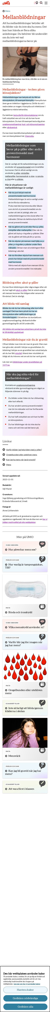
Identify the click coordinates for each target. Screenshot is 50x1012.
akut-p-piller (21, 290)
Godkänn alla (25, 1006)
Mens (7, 11)
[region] (25, 989)
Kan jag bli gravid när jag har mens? (23, 772)
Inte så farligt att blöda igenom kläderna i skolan (24, 710)
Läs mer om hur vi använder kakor (27, 984)
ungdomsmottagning (12, 124)
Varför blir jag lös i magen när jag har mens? (23, 644)
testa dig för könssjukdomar (25, 115)
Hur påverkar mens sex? (22, 549)
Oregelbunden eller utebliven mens (23, 692)
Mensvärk (14, 756)
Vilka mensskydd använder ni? (26, 627)
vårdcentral (12, 127)
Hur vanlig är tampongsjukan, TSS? (24, 566)
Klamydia (29, 136)
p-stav (31, 176)
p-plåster (19, 179)
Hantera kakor (25, 990)
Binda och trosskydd (20, 612)
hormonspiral (22, 176)
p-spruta (39, 176)
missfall (18, 353)
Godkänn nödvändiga (25, 998)
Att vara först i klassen (21, 789)
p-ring (8, 179)
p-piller (17, 173)
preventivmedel (24, 167)
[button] (41, 3)
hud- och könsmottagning (33, 124)
